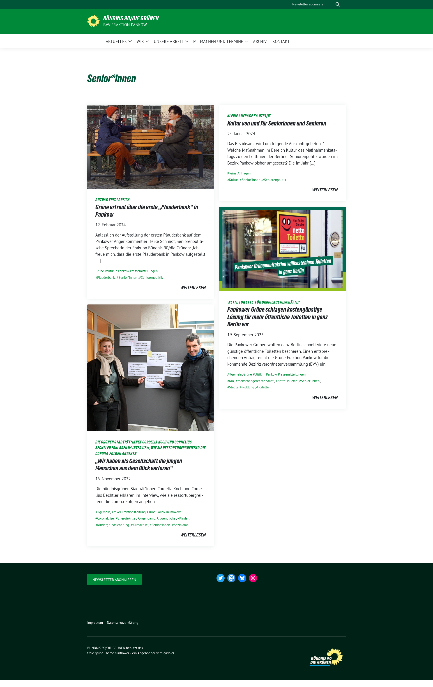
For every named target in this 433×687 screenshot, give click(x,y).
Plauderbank (106, 277)
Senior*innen (128, 277)
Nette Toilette (287, 381)
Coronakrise (105, 518)
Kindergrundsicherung (113, 525)
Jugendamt (147, 518)
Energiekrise (127, 518)
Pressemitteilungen (144, 271)
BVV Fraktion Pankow (125, 24)
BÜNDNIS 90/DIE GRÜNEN (131, 18)
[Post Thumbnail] (150, 146)
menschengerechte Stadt (256, 381)
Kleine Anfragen (239, 173)
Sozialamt (181, 525)
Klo (231, 381)
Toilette (263, 387)
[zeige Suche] (337, 4)
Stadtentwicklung (241, 387)
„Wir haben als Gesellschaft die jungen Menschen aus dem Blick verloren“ (138, 464)
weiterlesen (193, 287)
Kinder (184, 518)
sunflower (122, 653)
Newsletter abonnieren (114, 579)
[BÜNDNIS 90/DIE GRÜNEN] (93, 20)
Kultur (233, 180)
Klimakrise (140, 525)
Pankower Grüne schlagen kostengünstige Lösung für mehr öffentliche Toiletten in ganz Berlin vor (277, 317)
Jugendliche (167, 518)
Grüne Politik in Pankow (112, 271)
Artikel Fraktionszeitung (128, 512)
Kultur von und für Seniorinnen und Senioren (276, 123)
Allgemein (234, 374)
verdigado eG (165, 653)
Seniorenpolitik (152, 277)
